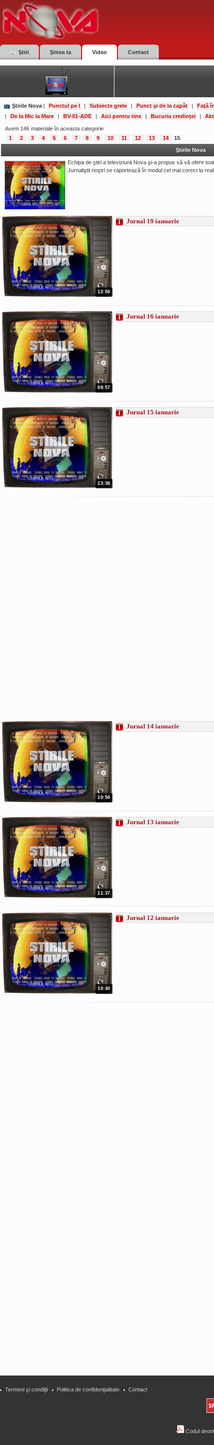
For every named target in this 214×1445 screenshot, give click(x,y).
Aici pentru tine (121, 116)
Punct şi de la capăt (162, 106)
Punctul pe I (64, 106)
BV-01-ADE (77, 116)
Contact (137, 1389)
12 (137, 138)
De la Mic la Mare (32, 116)
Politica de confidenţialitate (88, 1389)
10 (110, 138)
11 (124, 138)
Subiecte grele (108, 106)
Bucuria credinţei (173, 116)
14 (165, 138)
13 (151, 138)
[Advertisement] (107, 609)
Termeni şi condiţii (26, 1389)
